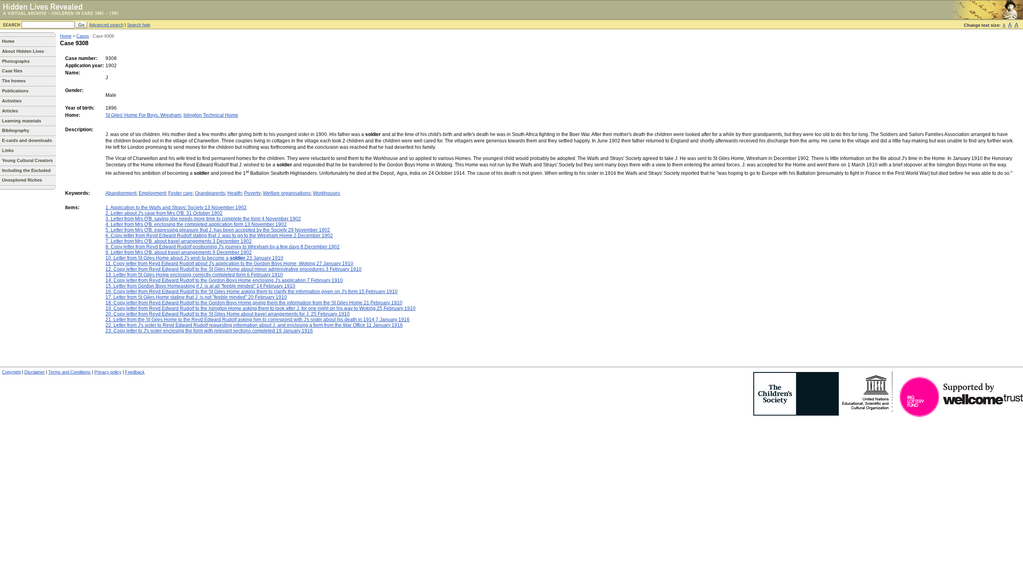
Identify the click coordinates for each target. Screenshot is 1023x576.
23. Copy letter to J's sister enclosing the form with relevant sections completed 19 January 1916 (209, 331)
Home (8, 41)
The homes (14, 80)
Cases (82, 36)
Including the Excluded (26, 170)
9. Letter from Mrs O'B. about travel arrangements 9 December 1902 (178, 252)
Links (8, 150)
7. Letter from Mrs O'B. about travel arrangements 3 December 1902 (178, 241)
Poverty (252, 193)
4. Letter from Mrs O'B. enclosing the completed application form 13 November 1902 (196, 224)
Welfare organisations (286, 193)
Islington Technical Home (210, 115)
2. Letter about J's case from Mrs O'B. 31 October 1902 (164, 213)
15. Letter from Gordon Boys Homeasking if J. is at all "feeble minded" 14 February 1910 (200, 286)
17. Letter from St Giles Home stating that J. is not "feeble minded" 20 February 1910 (196, 297)
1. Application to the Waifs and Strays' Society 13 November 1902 (176, 207)
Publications (15, 90)
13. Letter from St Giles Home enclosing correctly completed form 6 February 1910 (194, 275)
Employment (152, 193)
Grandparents (210, 193)
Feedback (135, 372)
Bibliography (15, 130)
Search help (138, 24)
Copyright (11, 372)
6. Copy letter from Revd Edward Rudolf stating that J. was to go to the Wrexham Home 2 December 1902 (219, 235)
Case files (12, 70)
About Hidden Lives (23, 51)
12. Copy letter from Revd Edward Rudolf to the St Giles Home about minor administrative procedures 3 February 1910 (233, 269)
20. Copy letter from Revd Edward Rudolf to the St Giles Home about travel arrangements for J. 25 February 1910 (227, 314)
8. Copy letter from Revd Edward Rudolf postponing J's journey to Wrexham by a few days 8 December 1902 (222, 247)
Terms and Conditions (69, 372)
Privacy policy (107, 372)
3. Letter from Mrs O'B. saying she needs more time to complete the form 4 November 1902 (203, 219)
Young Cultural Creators (27, 160)
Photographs (16, 61)
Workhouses (326, 193)
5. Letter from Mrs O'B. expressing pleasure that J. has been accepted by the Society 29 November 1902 (217, 230)
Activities (12, 100)
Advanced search (106, 24)
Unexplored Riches (22, 180)
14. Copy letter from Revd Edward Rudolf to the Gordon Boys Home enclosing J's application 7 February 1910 (224, 280)
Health (234, 193)
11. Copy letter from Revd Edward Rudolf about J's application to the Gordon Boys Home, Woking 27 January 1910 (229, 263)
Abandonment (120, 193)
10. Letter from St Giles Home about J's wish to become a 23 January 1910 (194, 258)
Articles (10, 110)
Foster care (180, 193)
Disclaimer (34, 372)
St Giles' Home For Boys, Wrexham (143, 115)
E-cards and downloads (27, 140)
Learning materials (21, 120)
